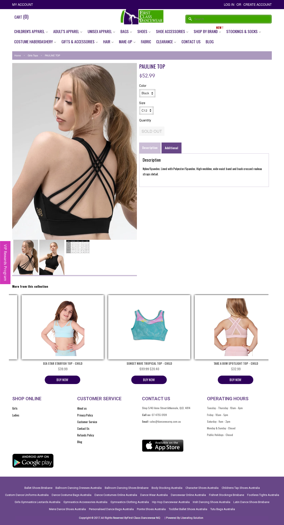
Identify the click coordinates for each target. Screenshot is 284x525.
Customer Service (87, 422)
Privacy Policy (85, 415)
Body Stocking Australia (167, 487)
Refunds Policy (85, 435)
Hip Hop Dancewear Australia (171, 502)
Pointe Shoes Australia (151, 509)
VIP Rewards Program (5, 262)
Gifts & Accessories (78, 41)
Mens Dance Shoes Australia (67, 509)
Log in (229, 4)
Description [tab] (150, 147)
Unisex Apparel (100, 31)
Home (17, 55)
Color (142, 85)
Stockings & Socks (242, 31)
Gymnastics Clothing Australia (129, 502)
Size (142, 103)
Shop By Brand (206, 31)
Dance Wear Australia (154, 495)
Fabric (146, 41)
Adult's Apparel (66, 31)
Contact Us (191, 41)
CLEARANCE (165, 41)
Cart (21, 16)
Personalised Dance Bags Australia (111, 509)
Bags (125, 31)
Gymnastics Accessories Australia (85, 502)
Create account (257, 4)
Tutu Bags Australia (222, 509)
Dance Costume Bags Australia (71, 495)
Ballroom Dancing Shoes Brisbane (126, 487)
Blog (210, 41)
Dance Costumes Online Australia (116, 495)
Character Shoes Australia (202, 487)
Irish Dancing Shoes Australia (211, 502)
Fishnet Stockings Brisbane (226, 495)
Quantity (145, 120)
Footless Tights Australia (263, 495)
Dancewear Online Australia (188, 495)
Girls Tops (33, 55)
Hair (107, 41)
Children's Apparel (29, 31)
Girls (15, 408)
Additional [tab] (171, 148)
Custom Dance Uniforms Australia (27, 495)
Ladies (15, 415)
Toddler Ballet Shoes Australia (188, 509)
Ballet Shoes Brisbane (38, 487)
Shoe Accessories (171, 31)
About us (82, 408)
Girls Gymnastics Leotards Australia (37, 502)
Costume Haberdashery (34, 41)
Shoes (142, 31)
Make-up (126, 41)
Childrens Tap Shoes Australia (241, 487)
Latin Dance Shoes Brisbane (251, 502)
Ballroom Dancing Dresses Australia (78, 487)
